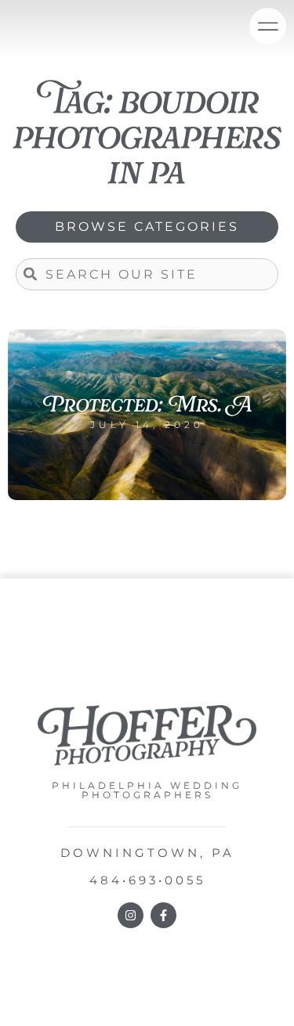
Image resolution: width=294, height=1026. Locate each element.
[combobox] (147, 274)
